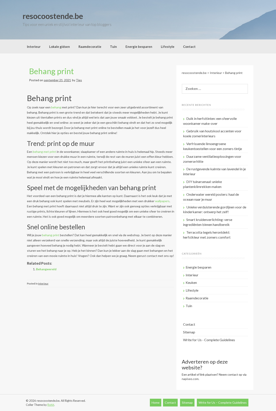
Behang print (51, 71)
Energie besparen (138, 46)
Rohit (50, 404)
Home (156, 402)
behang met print (44, 151)
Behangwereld (46, 269)
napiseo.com (190, 379)
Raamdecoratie (89, 46)
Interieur (34, 46)
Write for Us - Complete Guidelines (209, 340)
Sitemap (189, 332)
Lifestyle (167, 46)
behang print (50, 235)
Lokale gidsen (59, 46)
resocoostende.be (53, 16)
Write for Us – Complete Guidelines (223, 402)
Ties (79, 80)
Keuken (191, 282)
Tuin (113, 46)
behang (56, 107)
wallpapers (162, 201)
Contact (189, 46)
